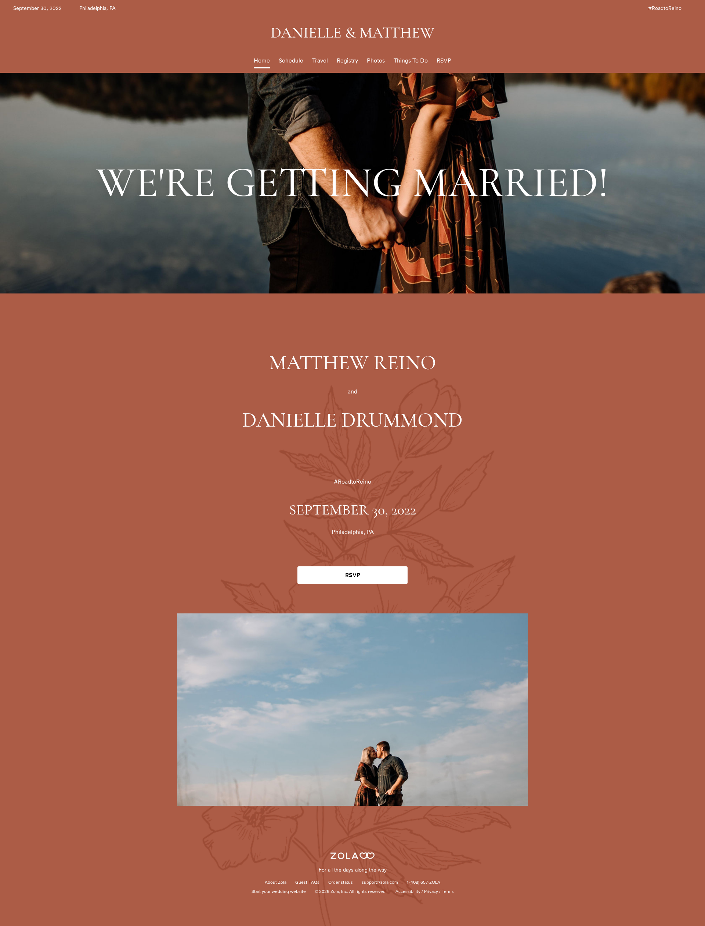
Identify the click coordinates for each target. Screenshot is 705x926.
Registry (347, 60)
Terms (448, 892)
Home (262, 60)
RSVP (444, 60)
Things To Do (411, 60)
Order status (340, 882)
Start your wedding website (279, 892)
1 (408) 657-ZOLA (423, 882)
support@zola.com (380, 882)
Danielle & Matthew (352, 32)
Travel (320, 60)
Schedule (291, 60)
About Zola (275, 882)
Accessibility (407, 892)
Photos (376, 60)
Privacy (431, 892)
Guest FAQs (307, 882)
